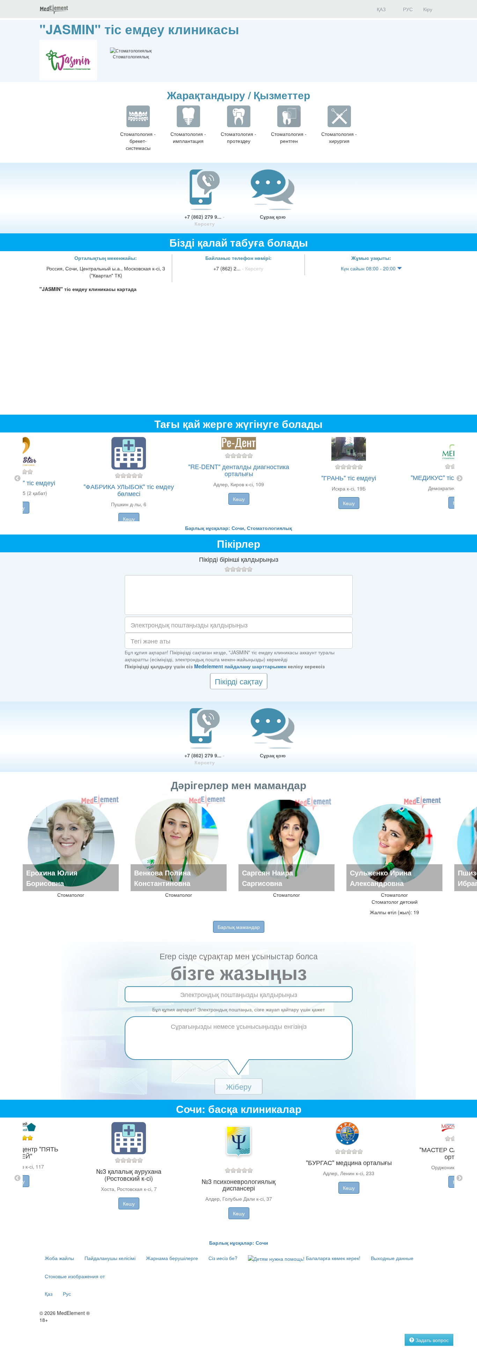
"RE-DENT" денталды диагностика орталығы (238, 470)
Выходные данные (392, 1257)
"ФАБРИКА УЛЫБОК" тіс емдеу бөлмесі (128, 490)
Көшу (129, 518)
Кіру (427, 9)
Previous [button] (17, 478)
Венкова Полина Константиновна (162, 877)
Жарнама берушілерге (172, 1257)
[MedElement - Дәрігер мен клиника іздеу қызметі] (53, 9)
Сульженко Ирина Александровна (380, 877)
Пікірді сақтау (239, 681)
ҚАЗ (380, 9)
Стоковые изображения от (75, 1276)
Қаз (48, 1293)
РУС (407, 9)
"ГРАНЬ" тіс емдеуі (348, 477)
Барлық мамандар (239, 926)
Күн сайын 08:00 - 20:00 (369, 268)
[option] (239, 478)
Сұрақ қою (273, 216)
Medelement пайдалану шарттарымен (240, 666)
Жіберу (238, 1086)
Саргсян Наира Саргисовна (267, 877)
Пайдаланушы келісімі (110, 1257)
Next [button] (459, 478)
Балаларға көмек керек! (332, 1257)
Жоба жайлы (59, 1257)
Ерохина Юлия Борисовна (52, 877)
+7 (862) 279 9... (204, 220)
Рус (67, 1293)
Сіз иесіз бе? (222, 1257)
